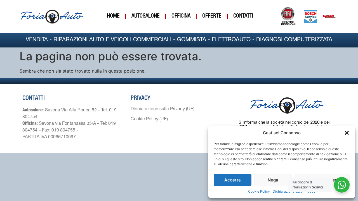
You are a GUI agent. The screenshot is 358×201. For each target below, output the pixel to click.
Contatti (243, 16)
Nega (273, 180)
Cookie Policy (259, 191)
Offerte (212, 16)
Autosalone (145, 16)
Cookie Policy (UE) (149, 119)
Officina (180, 16)
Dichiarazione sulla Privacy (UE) (162, 109)
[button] (347, 133)
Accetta (232, 180)
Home (113, 16)
